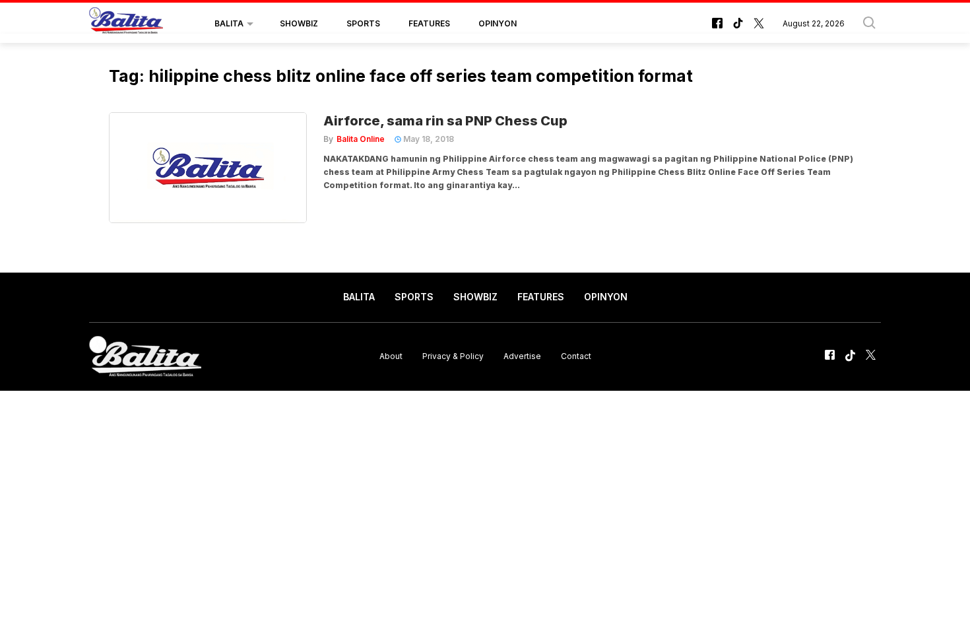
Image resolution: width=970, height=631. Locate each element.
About (391, 356)
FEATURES (429, 23)
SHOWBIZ (299, 23)
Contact (576, 356)
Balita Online (361, 139)
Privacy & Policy (453, 356)
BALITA (228, 23)
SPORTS (363, 23)
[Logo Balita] (126, 23)
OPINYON (497, 23)
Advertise (522, 356)
